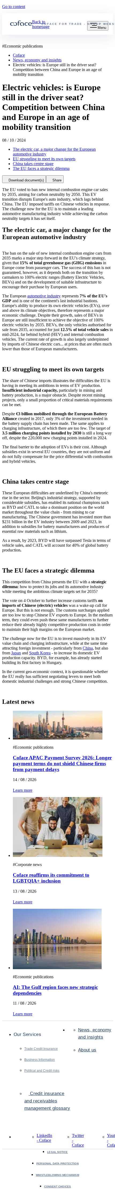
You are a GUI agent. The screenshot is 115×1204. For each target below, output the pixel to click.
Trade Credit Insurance (41, 1049)
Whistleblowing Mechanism (57, 1175)
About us (87, 1049)
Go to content (13, 6)
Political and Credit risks (41, 1071)
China (88, 648)
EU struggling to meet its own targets (44, 159)
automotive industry (44, 296)
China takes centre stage (33, 163)
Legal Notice (57, 1152)
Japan (16, 653)
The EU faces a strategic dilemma (41, 168)
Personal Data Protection (57, 1163)
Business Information (39, 1060)
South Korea (40, 653)
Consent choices (57, 1186)
